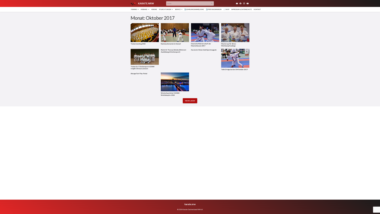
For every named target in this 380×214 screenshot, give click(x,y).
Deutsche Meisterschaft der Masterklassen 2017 (201, 45)
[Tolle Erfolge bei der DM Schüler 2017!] (235, 58)
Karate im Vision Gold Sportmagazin (204, 50)
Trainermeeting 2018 (138, 44)
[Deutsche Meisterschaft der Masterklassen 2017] (205, 32)
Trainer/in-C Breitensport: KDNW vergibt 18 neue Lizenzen (142, 68)
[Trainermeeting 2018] (145, 32)
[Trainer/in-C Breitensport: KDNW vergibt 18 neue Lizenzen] (145, 57)
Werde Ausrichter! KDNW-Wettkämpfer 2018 (170, 94)
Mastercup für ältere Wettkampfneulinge (228, 45)
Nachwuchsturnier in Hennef (171, 44)
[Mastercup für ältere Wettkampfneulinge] (235, 32)
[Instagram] (244, 3)
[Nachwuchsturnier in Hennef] (175, 32)
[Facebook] (240, 3)
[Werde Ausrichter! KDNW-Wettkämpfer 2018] (175, 82)
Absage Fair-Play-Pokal (139, 73)
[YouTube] (247, 3)
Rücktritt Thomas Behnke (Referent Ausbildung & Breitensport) (173, 51)
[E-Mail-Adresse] (237, 3)
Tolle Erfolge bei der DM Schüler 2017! (234, 69)
